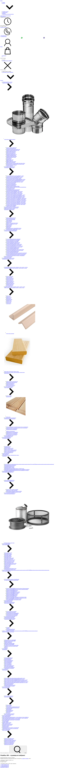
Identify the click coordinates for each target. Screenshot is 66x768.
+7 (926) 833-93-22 (4, 766)
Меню (1, 0)
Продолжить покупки (6, 72)
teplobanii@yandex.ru (4, 767)
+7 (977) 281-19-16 (4, 764)
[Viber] (44, 38)
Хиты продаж (8, 15)
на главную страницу (25, 758)
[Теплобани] (3, 16)
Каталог (1, 80)
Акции (1, 15)
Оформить (10, 60)
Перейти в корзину (5, 60)
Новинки (4, 15)
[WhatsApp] (22, 38)
